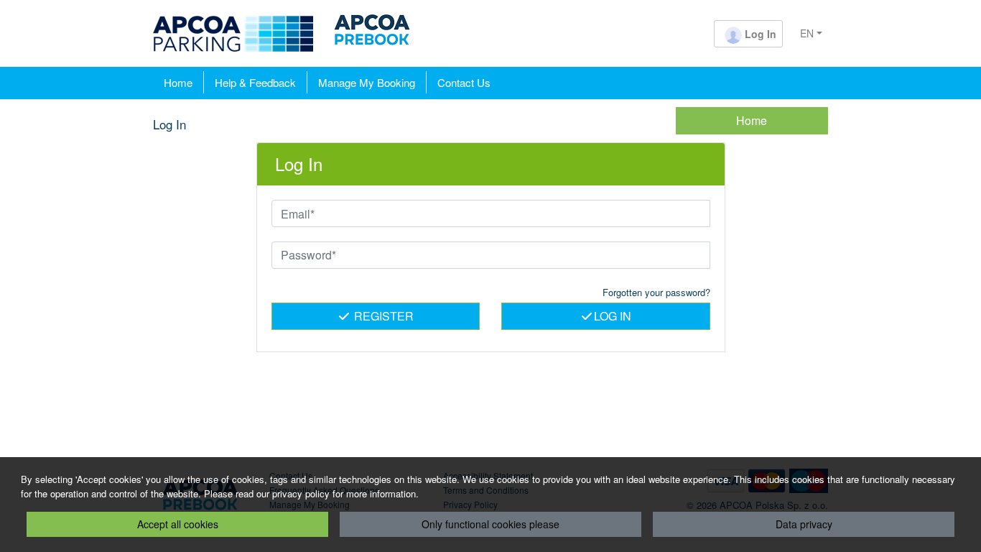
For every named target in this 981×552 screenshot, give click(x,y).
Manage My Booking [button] (366, 82)
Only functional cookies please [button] (490, 524)
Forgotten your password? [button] (656, 292)
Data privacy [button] (804, 524)
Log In (612, 316)
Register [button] (382, 316)
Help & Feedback (255, 82)
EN (807, 33)
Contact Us (463, 82)
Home (178, 82)
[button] (748, 35)
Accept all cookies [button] (177, 524)
